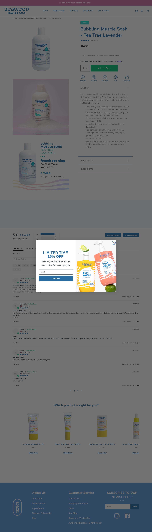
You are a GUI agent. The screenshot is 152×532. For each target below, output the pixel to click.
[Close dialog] (113, 243)
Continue (56, 278)
